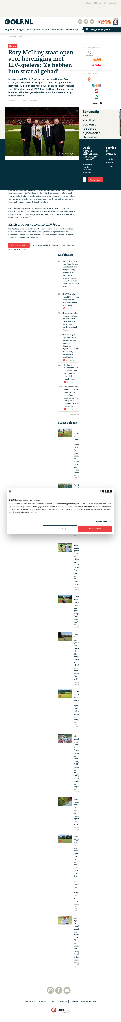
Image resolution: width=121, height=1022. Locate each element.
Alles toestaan (95, 529)
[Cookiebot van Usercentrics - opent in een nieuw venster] (101, 491)
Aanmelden (95, 179)
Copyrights (62, 1001)
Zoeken (114, 3)
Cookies (52, 1001)
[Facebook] (86, 23)
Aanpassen (58, 529)
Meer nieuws (74, 414)
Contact (111, 166)
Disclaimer (74, 1001)
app (89, 3)
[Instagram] (80, 23)
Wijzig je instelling (19, 245)
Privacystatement (88, 1001)
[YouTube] (92, 23)
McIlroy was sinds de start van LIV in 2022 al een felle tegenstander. (39, 184)
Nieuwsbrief (101, 3)
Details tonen (101, 521)
